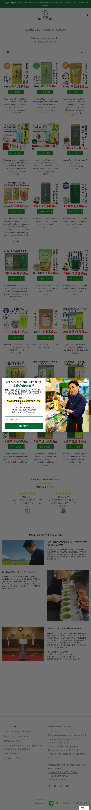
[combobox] (84, 808)
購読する (23, 426)
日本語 (82, 808)
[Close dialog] (86, 381)
